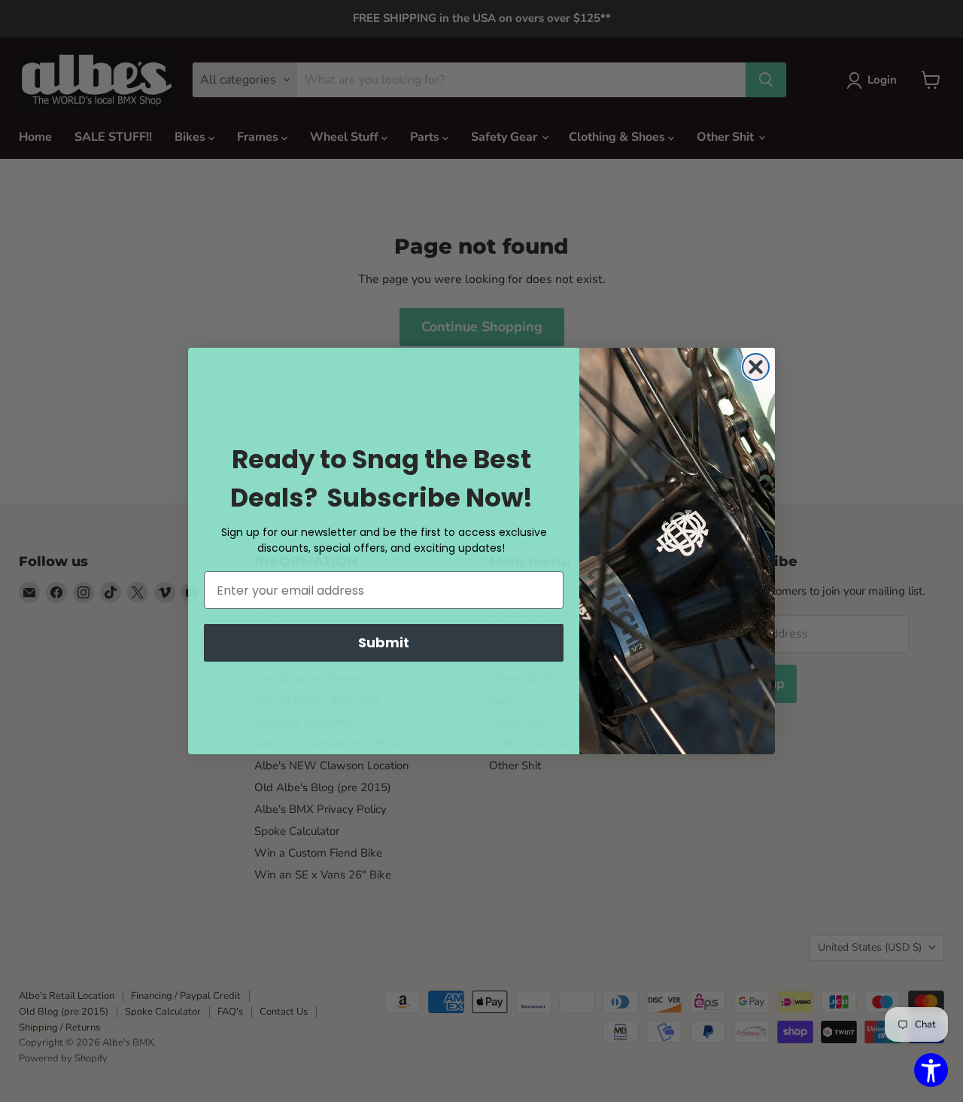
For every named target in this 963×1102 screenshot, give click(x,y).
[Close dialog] (756, 367)
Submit (383, 642)
